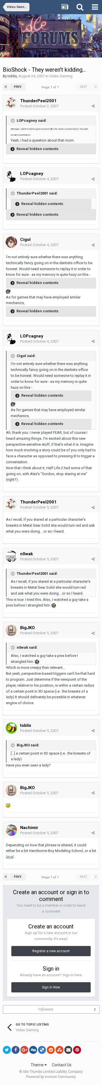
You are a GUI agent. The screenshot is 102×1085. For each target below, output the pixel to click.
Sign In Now (51, 987)
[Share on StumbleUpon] (59, 1050)
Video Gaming (61, 76)
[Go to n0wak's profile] (11, 556)
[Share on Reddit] (51, 1050)
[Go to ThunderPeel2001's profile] (11, 103)
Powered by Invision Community (51, 1077)
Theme (37, 1065)
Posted (39, 106)
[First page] (6, 87)
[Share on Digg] (33, 1050)
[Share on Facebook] (16, 1050)
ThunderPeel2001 (38, 100)
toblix (12, 76)
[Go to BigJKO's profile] (11, 630)
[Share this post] (93, 106)
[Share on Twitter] (7, 1050)
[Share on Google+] (24, 1050)
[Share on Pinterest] (77, 1050)
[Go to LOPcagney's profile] (11, 176)
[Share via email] (68, 1050)
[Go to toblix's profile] (11, 728)
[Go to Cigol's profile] (11, 242)
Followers (45, 1009)
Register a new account (51, 951)
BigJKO (27, 627)
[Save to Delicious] (42, 1050)
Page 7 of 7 (51, 87)
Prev (18, 86)
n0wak (26, 553)
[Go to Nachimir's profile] (11, 830)
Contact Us (61, 1065)
